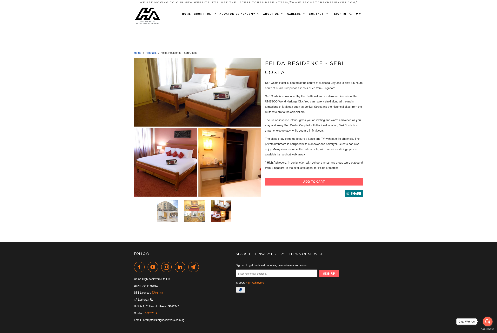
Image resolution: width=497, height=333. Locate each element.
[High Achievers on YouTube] (154, 267)
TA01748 (158, 292)
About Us (272, 14)
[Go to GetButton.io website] (487, 329)
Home (186, 14)
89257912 (151, 313)
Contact (317, 14)
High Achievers (255, 282)
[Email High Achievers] (194, 267)
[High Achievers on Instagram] (167, 267)
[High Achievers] (154, 16)
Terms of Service (306, 254)
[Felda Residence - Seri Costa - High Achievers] (169, 127)
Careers (295, 14)
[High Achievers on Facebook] (140, 267)
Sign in (340, 14)
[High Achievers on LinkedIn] (181, 267)
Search (243, 254)
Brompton (204, 14)
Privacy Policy (269, 254)
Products (151, 53)
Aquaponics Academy (238, 14)
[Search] (350, 14)
